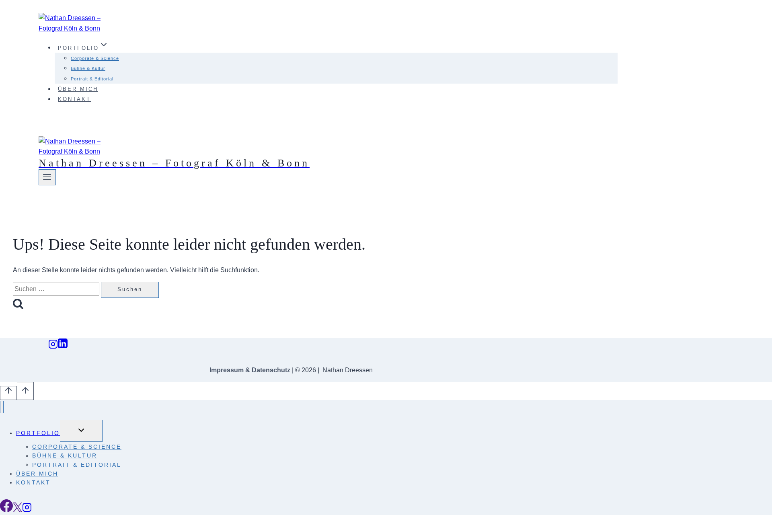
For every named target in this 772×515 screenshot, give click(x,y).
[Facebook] (6, 510)
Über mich (78, 89)
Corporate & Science (95, 58)
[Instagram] (53, 346)
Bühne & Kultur (88, 68)
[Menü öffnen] (47, 177)
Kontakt (74, 99)
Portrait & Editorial (92, 78)
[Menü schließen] (2, 407)
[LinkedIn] (63, 346)
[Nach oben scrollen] (8, 393)
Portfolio (38, 433)
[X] (17, 510)
